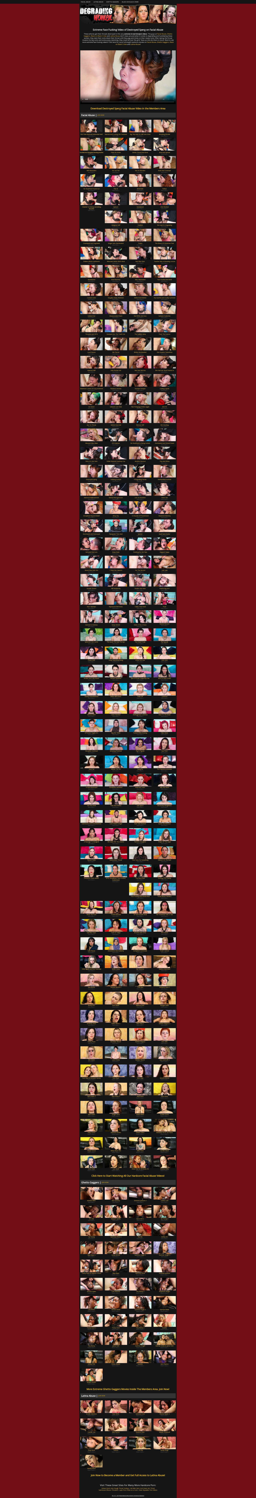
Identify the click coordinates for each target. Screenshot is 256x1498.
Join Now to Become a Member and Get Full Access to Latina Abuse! (128, 1475)
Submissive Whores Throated (108, 1490)
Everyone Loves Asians (91, 878)
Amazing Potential (116, 751)
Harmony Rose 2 (115, 1237)
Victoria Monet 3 (115, 987)
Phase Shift (91, 660)
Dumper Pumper (140, 389)
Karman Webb (164, 1310)
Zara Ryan (115, 1078)
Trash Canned (164, 951)
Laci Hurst (116, 1169)
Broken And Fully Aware (91, 678)
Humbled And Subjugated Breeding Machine (91, 152)
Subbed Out (91, 316)
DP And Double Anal (140, 914)
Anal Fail (91, 769)
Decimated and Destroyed (91, 534)
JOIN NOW (100, 115)
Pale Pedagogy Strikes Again (140, 407)
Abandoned (91, 280)
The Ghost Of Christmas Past (164, 243)
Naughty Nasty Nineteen (116, 298)
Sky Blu (140, 1237)
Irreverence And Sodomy (116, 951)
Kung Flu (140, 769)
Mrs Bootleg (164, 425)
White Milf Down (115, 696)
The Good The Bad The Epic (116, 642)
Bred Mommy (115, 280)
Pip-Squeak (164, 642)
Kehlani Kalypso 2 (164, 1024)
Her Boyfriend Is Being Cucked (140, 443)
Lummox (164, 696)
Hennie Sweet (115, 1310)
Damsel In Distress (91, 625)
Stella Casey (116, 969)
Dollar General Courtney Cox (116, 461)
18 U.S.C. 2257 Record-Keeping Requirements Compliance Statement (128, 1495)
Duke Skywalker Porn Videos (148, 1490)
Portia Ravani (116, 1364)
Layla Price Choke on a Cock (128, 1490)
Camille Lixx (91, 1432)
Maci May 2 (140, 1024)
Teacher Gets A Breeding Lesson (164, 261)
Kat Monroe (140, 969)
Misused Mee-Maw (91, 443)
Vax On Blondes (140, 170)
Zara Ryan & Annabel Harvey (91, 1078)
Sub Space (140, 805)
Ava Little (165, 1042)
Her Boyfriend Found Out (91, 189)
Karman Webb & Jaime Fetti (165, 1346)
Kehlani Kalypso (140, 1042)
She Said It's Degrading (164, 225)
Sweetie (140, 1364)
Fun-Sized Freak (140, 642)
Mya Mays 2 (91, 1255)
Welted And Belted (140, 298)
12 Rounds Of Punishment (140, 516)
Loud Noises (91, 352)
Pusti (164, 607)
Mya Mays (115, 1273)
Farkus (164, 189)
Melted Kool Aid (116, 425)
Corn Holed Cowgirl (116, 824)
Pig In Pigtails (140, 751)
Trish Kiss (140, 987)
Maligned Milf (116, 225)
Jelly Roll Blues (164, 787)
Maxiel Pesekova (164, 1432)
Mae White (115, 1414)
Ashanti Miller (91, 1200)
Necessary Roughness (164, 805)
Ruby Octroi (91, 1132)
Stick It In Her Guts (92, 461)
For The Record (140, 570)
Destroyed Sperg (91, 479)
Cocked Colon (91, 298)
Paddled (140, 225)
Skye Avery (164, 1096)
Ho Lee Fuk (116, 170)
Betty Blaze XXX (116, 1151)
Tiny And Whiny (165, 461)
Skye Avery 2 (116, 1096)
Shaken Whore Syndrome (91, 261)
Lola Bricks (91, 1310)
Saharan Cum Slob (116, 407)
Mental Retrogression (116, 498)
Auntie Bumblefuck (164, 824)
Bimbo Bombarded (140, 352)
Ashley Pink (91, 1364)
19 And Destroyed (91, 787)
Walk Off (140, 696)
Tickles (140, 243)
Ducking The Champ (164, 878)
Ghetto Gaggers (112, 2)
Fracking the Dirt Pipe (140, 552)
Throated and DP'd (91, 334)
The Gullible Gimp (140, 334)
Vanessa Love (140, 1414)
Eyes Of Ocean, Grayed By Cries (140, 678)
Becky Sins (91, 1005)
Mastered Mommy (164, 516)
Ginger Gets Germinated (116, 243)
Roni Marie (115, 1005)
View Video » (91, 136)
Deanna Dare (140, 1432)
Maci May (140, 1078)
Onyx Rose (91, 1450)
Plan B (116, 189)
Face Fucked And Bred (164, 280)
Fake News (164, 733)
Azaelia (164, 1328)
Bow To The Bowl (164, 715)
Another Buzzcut (140, 461)
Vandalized (140, 207)
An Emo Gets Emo (140, 933)
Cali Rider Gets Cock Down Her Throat (142, 1488)
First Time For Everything (140, 860)
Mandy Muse (91, 1468)
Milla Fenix (140, 1151)
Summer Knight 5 (140, 1255)
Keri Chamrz (164, 1364)
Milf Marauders (91, 170)
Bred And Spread (164, 152)
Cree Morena (116, 1291)
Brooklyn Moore (115, 1042)
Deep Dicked (116, 625)
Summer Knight (140, 1346)
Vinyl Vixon (140, 1096)
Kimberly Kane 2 (164, 987)
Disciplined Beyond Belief (91, 516)
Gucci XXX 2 (140, 1219)
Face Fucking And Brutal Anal (140, 896)
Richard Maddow (115, 678)
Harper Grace (91, 1151)
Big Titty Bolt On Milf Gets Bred (140, 134)
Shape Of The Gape (164, 842)
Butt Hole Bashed (140, 824)
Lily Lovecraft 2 (165, 1060)
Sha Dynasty (116, 1200)
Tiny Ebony (91, 1346)
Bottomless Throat (116, 860)
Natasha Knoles (116, 1132)
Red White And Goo (140, 316)
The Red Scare (140, 878)
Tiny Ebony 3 (140, 1291)
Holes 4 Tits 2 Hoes (140, 625)
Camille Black (164, 1151)
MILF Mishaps (91, 607)
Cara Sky (140, 1450)
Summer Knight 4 (164, 1255)
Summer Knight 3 (140, 1310)
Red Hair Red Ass (140, 370)
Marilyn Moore (140, 1060)
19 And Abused (116, 914)
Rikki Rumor (116, 1432)
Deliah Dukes (140, 1132)
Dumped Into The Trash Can (116, 334)
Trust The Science (164, 334)
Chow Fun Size (140, 660)
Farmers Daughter (140, 842)
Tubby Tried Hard (140, 607)
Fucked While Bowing (140, 733)
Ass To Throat (91, 425)
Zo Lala (91, 1219)
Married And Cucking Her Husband (116, 134)
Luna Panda (116, 1060)
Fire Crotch (164, 933)
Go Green (91, 407)
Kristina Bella (164, 1169)
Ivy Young (91, 1237)
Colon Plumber (116, 715)
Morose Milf (140, 425)
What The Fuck (91, 914)
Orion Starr (91, 1169)
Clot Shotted (164, 207)
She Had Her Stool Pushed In (164, 370)
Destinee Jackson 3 (140, 1200)
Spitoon (115, 207)
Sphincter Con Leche (91, 642)
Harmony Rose (140, 1273)
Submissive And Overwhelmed (91, 824)
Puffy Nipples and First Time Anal (91, 969)
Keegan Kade (164, 1005)
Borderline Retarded (115, 787)
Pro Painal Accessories (164, 769)
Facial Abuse (85, 2)
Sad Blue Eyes (91, 933)
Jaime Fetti (115, 1346)
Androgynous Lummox (140, 715)
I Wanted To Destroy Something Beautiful (91, 208)
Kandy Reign (164, 1450)
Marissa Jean (140, 1005)
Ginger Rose (116, 1114)
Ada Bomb (91, 987)
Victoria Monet (164, 1078)
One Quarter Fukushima (164, 352)
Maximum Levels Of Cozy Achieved (91, 389)
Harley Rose (91, 1042)
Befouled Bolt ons (91, 552)
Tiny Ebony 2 (140, 1328)
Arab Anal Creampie (164, 170)
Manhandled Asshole (164, 479)
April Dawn (91, 1114)
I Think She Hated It (116, 570)
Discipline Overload (91, 751)
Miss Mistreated (140, 280)
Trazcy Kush (116, 1328)
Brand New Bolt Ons (91, 570)
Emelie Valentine (91, 1414)
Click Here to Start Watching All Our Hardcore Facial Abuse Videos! (128, 1175)
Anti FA (164, 407)
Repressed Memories (116, 607)
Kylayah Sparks (116, 1219)
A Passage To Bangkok (91, 842)
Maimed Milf (91, 370)
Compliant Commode (140, 951)
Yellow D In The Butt (164, 860)
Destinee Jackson (164, 1273)
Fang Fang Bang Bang (116, 660)
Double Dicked (91, 588)
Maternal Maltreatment (91, 498)
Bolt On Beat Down (164, 678)
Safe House (91, 951)
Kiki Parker (91, 1060)
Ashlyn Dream (91, 1382)
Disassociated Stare (115, 316)
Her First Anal (91, 805)
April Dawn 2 (91, 1096)
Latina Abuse (98, 2)
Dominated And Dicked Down (164, 443)
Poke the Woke (116, 152)
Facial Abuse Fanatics (165, 896)
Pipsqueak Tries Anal (115, 534)
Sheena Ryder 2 (165, 1414)
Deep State (116, 552)
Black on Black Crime (130, 2)
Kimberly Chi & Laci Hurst (164, 1132)
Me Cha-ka (115, 352)
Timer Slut (164, 498)
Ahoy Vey (116, 516)
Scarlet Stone (164, 1114)
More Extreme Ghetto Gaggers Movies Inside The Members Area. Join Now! (128, 1389)
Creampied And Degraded (91, 243)
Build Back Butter (164, 534)
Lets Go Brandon (140, 498)
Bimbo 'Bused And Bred (140, 152)
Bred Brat (140, 189)
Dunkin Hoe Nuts (140, 588)
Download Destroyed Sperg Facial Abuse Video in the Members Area (128, 108)
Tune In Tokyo (115, 933)
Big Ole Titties (115, 733)
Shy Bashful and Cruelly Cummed (164, 298)
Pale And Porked (115, 805)
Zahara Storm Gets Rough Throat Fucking (114, 1488)
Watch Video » (164, 1061)
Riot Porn (165, 751)
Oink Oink (164, 660)
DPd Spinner (116, 443)
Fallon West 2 (115, 1024)
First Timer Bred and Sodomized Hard (91, 134)
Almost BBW (91, 715)
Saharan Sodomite (164, 316)
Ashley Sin (164, 1237)
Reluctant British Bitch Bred (116, 261)
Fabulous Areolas (115, 389)
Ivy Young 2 (164, 1219)
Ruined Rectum (164, 624)
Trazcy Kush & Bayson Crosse (91, 1273)
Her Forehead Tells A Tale (164, 914)
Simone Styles (91, 1291)
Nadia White (140, 1114)
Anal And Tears (140, 787)
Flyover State (91, 860)
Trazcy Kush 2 (91, 1328)
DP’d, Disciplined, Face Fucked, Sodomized (116, 879)
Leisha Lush (164, 1200)
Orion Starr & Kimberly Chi (140, 1169)
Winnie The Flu (116, 769)
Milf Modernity (115, 588)
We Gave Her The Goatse (116, 842)
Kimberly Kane (91, 1024)
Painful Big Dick (165, 588)
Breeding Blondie (164, 134)
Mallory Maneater (164, 969)
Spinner (140, 534)
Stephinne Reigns (164, 1291)
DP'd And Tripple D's (91, 733)
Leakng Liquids (164, 389)
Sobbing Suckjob (115, 479)
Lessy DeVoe (116, 1255)
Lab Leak (165, 570)
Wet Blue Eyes (140, 261)
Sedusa (116, 1450)
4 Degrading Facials (140, 479)
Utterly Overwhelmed (91, 696)
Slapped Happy (164, 552)
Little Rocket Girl (115, 370)
